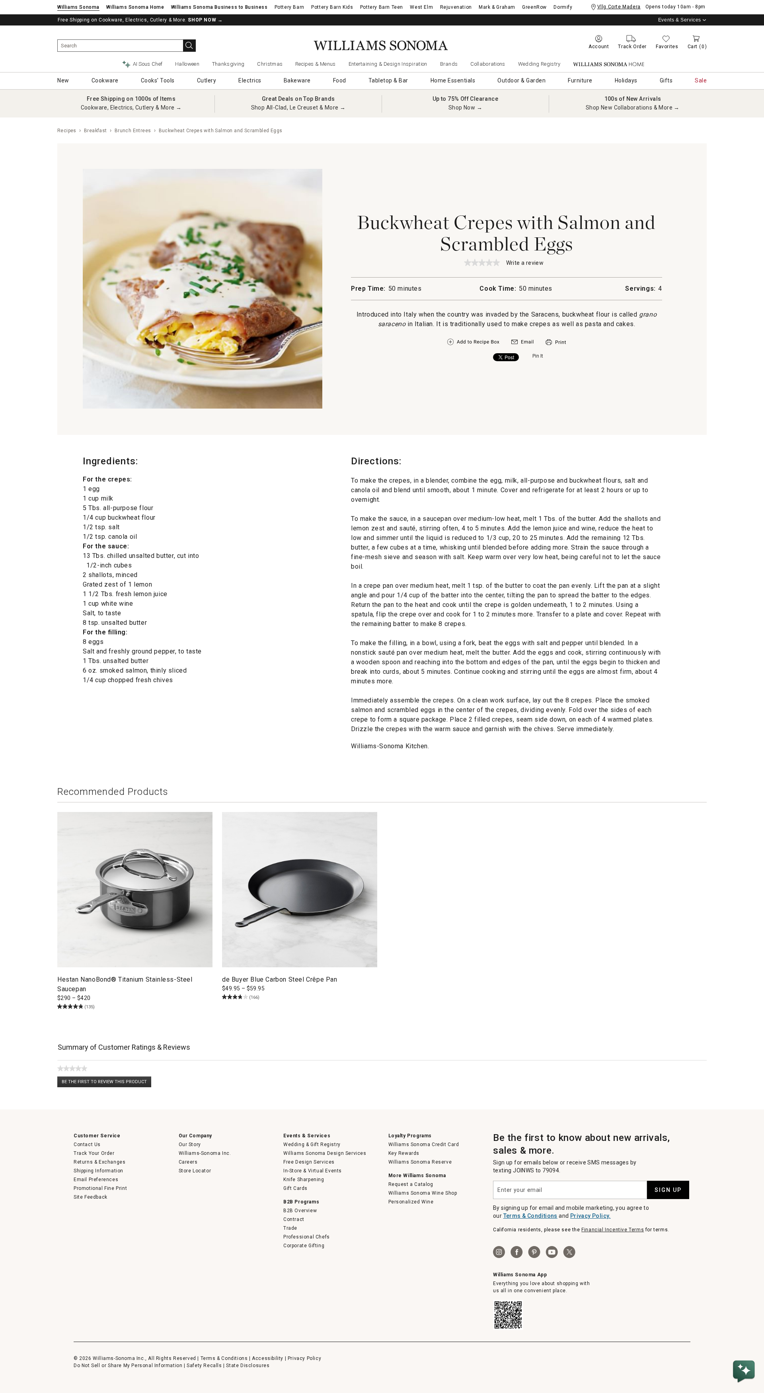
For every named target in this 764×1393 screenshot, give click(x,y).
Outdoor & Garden (521, 80)
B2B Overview (300, 1210)
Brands (449, 64)
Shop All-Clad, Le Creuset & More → (298, 107)
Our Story (190, 1144)
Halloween (187, 64)
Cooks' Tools (158, 80)
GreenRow (534, 7)
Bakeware (297, 80)
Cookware (105, 80)
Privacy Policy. (590, 1216)
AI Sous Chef (148, 64)
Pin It (537, 356)
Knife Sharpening (303, 1179)
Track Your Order (94, 1153)
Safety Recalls (204, 1365)
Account (599, 46)
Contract (293, 1219)
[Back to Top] (745, 1347)
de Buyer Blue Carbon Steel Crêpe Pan (279, 979)
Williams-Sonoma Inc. (205, 1153)
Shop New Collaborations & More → (633, 107)
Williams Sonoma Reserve (420, 1162)
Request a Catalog (410, 1184)
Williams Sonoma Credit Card (423, 1144)
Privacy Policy (304, 1358)
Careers (188, 1162)
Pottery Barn (289, 7)
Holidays (626, 80)
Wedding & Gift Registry (312, 1144)
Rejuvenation (456, 7)
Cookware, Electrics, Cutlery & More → (131, 107)
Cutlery (206, 80)
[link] (482, 262)
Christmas (270, 64)
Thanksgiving (228, 64)
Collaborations (487, 64)
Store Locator (195, 1171)
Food (339, 80)
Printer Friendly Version (556, 342)
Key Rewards (404, 1153)
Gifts (666, 80)
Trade (290, 1228)
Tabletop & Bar (388, 80)
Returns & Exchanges (99, 1162)
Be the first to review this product (106, 1083)
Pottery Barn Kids (332, 7)
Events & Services (679, 20)
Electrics (249, 80)
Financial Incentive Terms (612, 1230)
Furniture (580, 80)
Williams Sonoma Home (135, 7)
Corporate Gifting (303, 1245)
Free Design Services (309, 1162)
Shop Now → (465, 107)
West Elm (421, 7)
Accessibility (267, 1358)
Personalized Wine (411, 1202)
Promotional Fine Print (100, 1188)
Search (189, 45)
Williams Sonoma (78, 7)
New (63, 80)
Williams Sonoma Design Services (324, 1153)
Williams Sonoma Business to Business (219, 7)
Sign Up (668, 1190)
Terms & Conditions (530, 1216)
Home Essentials (453, 80)
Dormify (563, 7)
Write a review (525, 263)
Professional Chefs (306, 1237)
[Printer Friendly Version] (556, 346)
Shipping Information (98, 1171)
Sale (701, 80)
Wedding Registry (539, 64)
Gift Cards (295, 1188)
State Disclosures (247, 1365)
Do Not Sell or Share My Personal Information (128, 1365)
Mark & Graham (497, 7)
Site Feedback (90, 1197)
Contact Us (87, 1144)
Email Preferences (96, 1179)
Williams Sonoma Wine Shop (422, 1193)
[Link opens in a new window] (522, 343)
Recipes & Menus (315, 64)
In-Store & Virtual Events (312, 1171)
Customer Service (97, 1136)
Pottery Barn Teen (381, 7)
